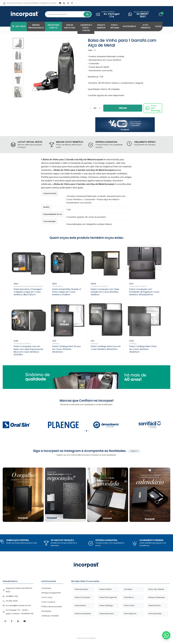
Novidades (46, 611)
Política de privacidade (51, 606)
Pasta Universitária (83, 613)
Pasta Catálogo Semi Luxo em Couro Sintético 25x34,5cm (106, 347)
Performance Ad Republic (86, 638)
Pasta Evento (80, 605)
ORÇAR (123, 108)
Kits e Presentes (145, 26)
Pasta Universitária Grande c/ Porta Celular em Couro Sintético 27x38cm (66, 292)
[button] (26, 68)
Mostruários (129, 26)
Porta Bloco (129, 597)
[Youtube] (60, 3)
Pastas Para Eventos (53, 26)
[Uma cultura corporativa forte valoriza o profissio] (23, 495)
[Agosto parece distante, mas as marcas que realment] (149, 495)
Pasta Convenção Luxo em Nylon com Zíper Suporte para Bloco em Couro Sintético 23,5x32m (28, 350)
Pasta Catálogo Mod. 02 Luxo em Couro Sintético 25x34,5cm (66, 349)
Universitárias (57, 286)
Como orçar (46, 597)
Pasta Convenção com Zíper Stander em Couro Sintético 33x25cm (105, 292)
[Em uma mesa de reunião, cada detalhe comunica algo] (107, 495)
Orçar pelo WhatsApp (156, 108)
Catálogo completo (50, 616)
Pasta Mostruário (106, 613)
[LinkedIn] (64, 3)
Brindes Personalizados (36, 26)
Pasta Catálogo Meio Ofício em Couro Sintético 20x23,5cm (143, 349)
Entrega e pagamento (51, 593)
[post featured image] (28, 263)
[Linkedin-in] (18, 621)
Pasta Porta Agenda (108, 597)
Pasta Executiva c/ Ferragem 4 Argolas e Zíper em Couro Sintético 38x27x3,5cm (28, 292)
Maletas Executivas (21, 286)
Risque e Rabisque (101, 26)
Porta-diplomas (114, 26)
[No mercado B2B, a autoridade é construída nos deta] (65, 495)
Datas (158, 26)
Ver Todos (20, 26)
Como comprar (48, 602)
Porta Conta (129, 605)
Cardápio (128, 589)
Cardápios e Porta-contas (86, 28)
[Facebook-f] (11, 621)
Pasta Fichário (155, 605)
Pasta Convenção (82, 597)
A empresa (46, 588)
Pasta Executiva (81, 589)
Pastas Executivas (69, 26)
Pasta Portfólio (105, 589)
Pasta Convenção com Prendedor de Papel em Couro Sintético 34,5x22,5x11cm (144, 292)
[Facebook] (72, 3)
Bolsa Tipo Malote (156, 589)
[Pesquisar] (87, 14)
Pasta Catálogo (106, 605)
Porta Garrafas (155, 613)
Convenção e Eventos (99, 286)
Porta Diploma (130, 613)
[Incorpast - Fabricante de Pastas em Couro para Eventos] (25, 14)
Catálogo (55, 344)
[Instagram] (68, 3)
